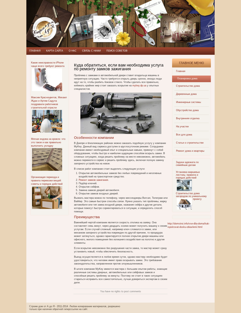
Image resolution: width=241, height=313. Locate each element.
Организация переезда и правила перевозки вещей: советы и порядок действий (47, 180)
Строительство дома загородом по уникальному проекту (191, 196)
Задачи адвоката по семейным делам (187, 163)
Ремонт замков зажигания (93, 180)
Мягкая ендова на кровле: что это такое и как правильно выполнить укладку (48, 142)
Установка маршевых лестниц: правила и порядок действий (188, 175)
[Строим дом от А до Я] (67, 17)
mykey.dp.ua (139, 85)
